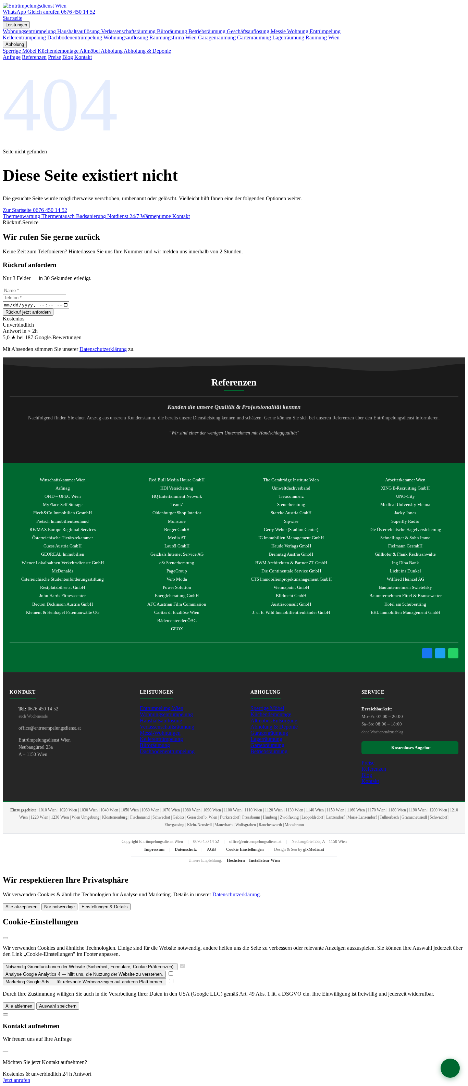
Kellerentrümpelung (161, 739)
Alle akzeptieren (21, 906)
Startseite (12, 18)
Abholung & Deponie (274, 727)
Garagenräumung (269, 733)
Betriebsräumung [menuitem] (207, 31)
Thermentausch (58, 216)
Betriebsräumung (268, 751)
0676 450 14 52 (50, 210)
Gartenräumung (267, 745)
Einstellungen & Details (105, 906)
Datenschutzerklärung (103, 349)
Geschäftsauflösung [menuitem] (249, 31)
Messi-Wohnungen (160, 733)
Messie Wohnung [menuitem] (290, 31)
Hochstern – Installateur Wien (253, 860)
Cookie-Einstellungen (245, 849)
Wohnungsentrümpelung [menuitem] (30, 31)
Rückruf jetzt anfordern (28, 312)
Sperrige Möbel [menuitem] (20, 51)
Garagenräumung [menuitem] (217, 37)
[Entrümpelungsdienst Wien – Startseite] (34, 6)
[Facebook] (427, 653)
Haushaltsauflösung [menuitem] (79, 31)
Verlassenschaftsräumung (167, 727)
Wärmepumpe (156, 216)
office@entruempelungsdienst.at (50, 728)
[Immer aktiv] (182, 966)
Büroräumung (155, 745)
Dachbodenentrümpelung (167, 751)
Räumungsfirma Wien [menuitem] (173, 37)
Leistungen (16, 24)
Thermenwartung (22, 216)
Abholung (14, 44)
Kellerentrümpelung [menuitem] (25, 37)
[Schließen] (5, 938)
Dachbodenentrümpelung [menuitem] (75, 37)
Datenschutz (186, 849)
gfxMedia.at (313, 849)
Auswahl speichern (57, 1006)
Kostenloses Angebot (410, 747)
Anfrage (12, 57)
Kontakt (83, 57)
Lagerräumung (266, 739)
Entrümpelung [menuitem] (325, 31)
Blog (67, 57)
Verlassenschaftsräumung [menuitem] (129, 31)
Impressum (154, 849)
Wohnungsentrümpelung (166, 714)
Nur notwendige (59, 906)
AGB (211, 849)
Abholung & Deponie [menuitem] (147, 51)
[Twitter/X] (440, 653)
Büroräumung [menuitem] (172, 31)
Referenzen (34, 57)
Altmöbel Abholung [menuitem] (101, 51)
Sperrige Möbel (267, 708)
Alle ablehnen (18, 1006)
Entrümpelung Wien (161, 708)
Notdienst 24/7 (123, 216)
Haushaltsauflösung (161, 720)
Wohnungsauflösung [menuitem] (126, 37)
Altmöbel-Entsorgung (273, 720)
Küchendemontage (270, 714)
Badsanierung (91, 216)
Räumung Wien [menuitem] (323, 37)
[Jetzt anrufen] (450, 1068)
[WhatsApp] (453, 653)
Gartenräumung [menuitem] (254, 37)
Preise (54, 57)
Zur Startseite (18, 210)
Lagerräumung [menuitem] (289, 37)
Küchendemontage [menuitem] (58, 51)
